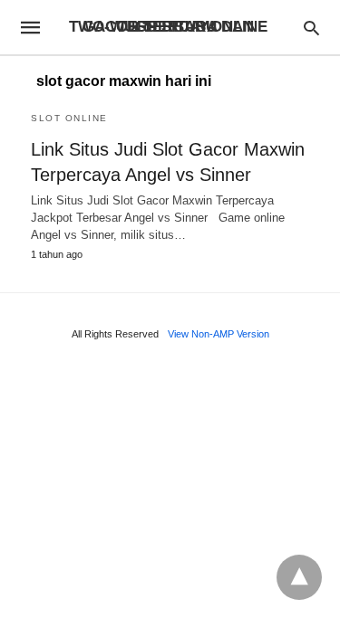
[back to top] (299, 577)
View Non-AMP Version (218, 333)
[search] (311, 27)
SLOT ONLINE (69, 118)
